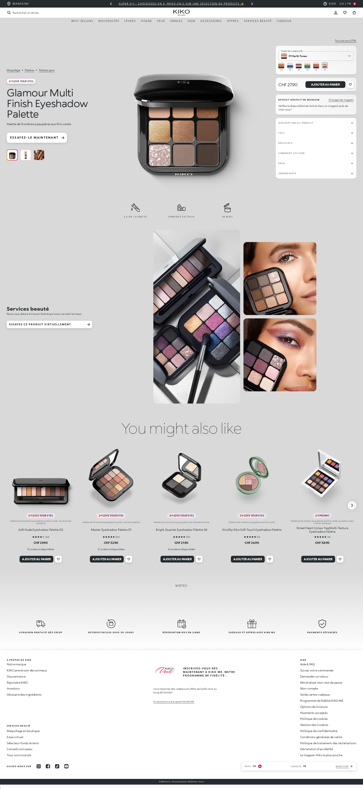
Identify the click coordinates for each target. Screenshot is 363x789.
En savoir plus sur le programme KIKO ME (173, 701)
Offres (233, 21)
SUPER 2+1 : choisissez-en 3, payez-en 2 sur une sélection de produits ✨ (181, 3)
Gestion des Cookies (314, 725)
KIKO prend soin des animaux (27, 670)
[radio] (12, 155)
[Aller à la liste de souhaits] (345, 13)
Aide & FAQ (307, 664)
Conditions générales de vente (321, 737)
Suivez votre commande (316, 670)
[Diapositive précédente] (111, 4)
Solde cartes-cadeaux (315, 694)
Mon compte (309, 688)
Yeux (161, 21)
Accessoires (211, 21)
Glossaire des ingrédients (24, 694)
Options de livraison (314, 706)
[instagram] (39, 766)
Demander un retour (314, 676)
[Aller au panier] (354, 13)
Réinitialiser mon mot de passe (321, 682)
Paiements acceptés (314, 713)
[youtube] (66, 766)
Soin (191, 21)
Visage (146, 21)
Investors (13, 688)
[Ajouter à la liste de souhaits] (350, 84)
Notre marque (16, 664)
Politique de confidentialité (318, 731)
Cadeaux (284, 21)
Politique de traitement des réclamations (328, 743)
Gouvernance (16, 676)
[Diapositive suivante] (252, 4)
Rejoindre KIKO (17, 682)
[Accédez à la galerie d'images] (183, 114)
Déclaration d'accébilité (316, 749)
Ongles (176, 21)
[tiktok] (57, 766)
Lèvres (130, 21)
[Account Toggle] (336, 13)
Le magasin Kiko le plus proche (321, 755)
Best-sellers (82, 21)
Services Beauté (258, 21)
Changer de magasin (341, 99)
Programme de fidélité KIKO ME (321, 700)
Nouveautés (108, 21)
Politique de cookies (314, 718)
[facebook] (48, 766)
